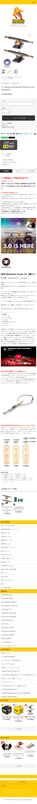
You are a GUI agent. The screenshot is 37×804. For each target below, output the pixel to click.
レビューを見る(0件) (7, 153)
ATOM (23, 793)
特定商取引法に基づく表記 (8, 127)
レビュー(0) (31, 171)
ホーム (3, 77)
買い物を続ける (5, 164)
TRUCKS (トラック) (18, 77)
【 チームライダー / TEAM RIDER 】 (11, 660)
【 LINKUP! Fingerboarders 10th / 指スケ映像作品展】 (15, 693)
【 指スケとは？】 (6, 653)
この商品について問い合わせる (9, 162)
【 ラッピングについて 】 (8, 682)
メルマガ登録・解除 (29, 792)
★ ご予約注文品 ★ (9, 77)
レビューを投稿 (5, 155)
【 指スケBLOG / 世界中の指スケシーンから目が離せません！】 (18, 675)
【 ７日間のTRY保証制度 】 (8, 656)
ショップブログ (15, 793)
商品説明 (6, 171)
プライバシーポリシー (19, 792)
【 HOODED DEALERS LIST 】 (9, 689)
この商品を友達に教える (7, 159)
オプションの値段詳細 (7, 123)
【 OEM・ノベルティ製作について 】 (11, 678)
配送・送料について (22, 790)
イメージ (18, 171)
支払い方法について (12, 790)
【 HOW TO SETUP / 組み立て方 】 (10, 671)
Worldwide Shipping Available (9, 696)
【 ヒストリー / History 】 (8, 664)
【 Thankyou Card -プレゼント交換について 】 (13, 685)
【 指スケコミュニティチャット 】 (10, 667)
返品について (5, 125)
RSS (21, 793)
